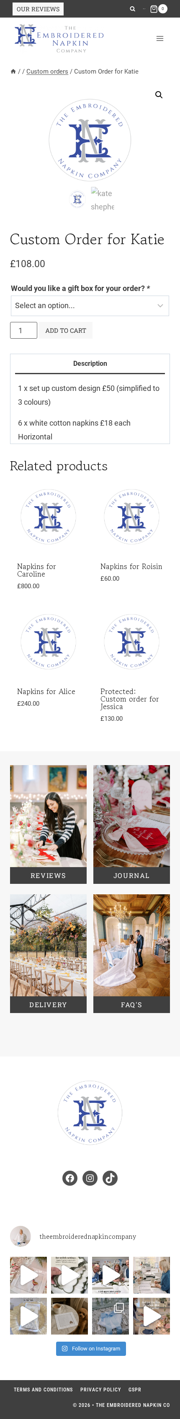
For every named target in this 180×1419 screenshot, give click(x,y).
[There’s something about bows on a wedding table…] (151, 1316)
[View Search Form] (132, 9)
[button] (159, 94)
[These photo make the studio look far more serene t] (151, 1275)
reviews (48, 875)
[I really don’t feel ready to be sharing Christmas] (28, 1275)
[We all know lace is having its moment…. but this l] (110, 1316)
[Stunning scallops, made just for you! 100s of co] (69, 1275)
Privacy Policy (100, 1390)
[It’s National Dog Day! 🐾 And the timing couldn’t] (69, 1316)
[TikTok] (145, 9)
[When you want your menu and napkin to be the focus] (28, 1316)
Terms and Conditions (43, 1390)
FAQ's (131, 1004)
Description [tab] (90, 364)
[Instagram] (143, 9)
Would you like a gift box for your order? (80, 288)
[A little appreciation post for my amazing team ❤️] (110, 1275)
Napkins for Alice (46, 691)
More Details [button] (45, 723)
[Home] (13, 71)
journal (131, 875)
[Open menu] (159, 38)
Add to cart (65, 330)
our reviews (38, 9)
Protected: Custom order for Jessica (129, 699)
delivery (48, 1004)
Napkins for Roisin (131, 566)
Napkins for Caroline (36, 570)
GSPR (135, 1390)
